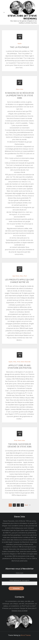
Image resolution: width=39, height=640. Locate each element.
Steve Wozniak (25, 362)
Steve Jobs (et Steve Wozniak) (22, 17)
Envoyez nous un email (19, 611)
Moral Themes (26, 635)
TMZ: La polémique (19, 47)
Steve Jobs (19, 89)
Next (26, 505)
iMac (21, 276)
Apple (19, 43)
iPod (25, 276)
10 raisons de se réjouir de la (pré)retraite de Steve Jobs (19, 95)
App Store (15, 276)
